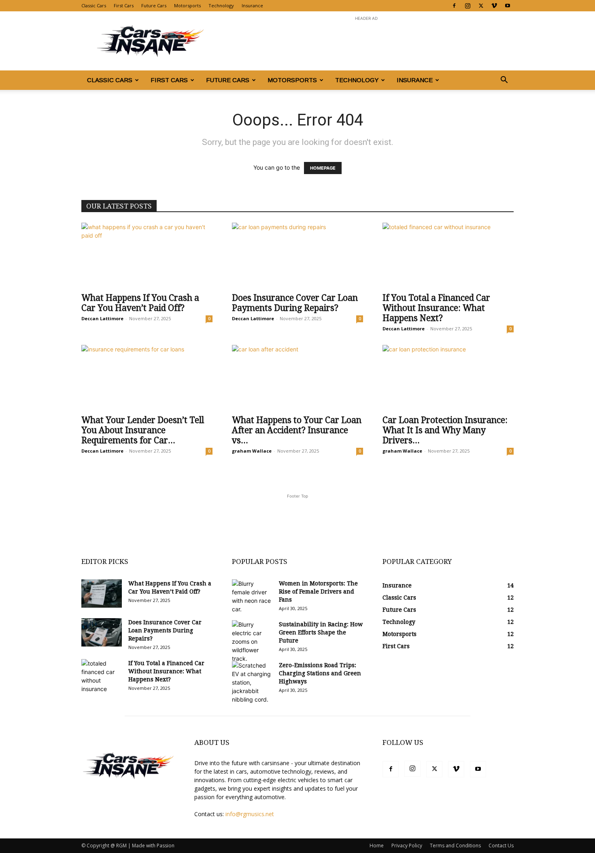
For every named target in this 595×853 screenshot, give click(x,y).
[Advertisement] (366, 41)
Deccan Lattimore (102, 318)
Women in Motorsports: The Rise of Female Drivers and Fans (318, 591)
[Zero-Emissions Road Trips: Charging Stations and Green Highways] (252, 682)
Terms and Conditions (455, 845)
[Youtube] (508, 5)
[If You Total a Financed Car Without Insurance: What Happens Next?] (448, 255)
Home (377, 845)
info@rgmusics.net (249, 814)
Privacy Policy (406, 845)
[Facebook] (454, 5)
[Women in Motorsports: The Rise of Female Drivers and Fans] (252, 596)
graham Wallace (252, 451)
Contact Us (501, 845)
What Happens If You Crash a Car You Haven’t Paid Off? (140, 303)
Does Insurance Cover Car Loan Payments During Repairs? (295, 303)
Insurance (252, 5)
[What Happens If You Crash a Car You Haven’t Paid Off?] (146, 255)
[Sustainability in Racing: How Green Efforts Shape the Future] (252, 641)
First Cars (124, 5)
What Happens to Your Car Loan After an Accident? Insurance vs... (296, 430)
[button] (504, 81)
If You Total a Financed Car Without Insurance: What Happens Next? (436, 308)
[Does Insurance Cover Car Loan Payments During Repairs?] (297, 255)
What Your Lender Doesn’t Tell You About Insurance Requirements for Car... (142, 430)
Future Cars (153, 5)
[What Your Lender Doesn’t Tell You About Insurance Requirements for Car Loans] (146, 377)
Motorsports (187, 5)
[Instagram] (467, 5)
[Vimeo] (494, 5)
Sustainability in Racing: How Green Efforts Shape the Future (321, 632)
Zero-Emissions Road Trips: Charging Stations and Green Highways (320, 673)
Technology (221, 5)
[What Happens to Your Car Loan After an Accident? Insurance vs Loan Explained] (297, 377)
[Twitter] (481, 5)
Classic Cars (93, 5)
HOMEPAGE (323, 168)
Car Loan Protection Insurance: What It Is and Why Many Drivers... (445, 430)
